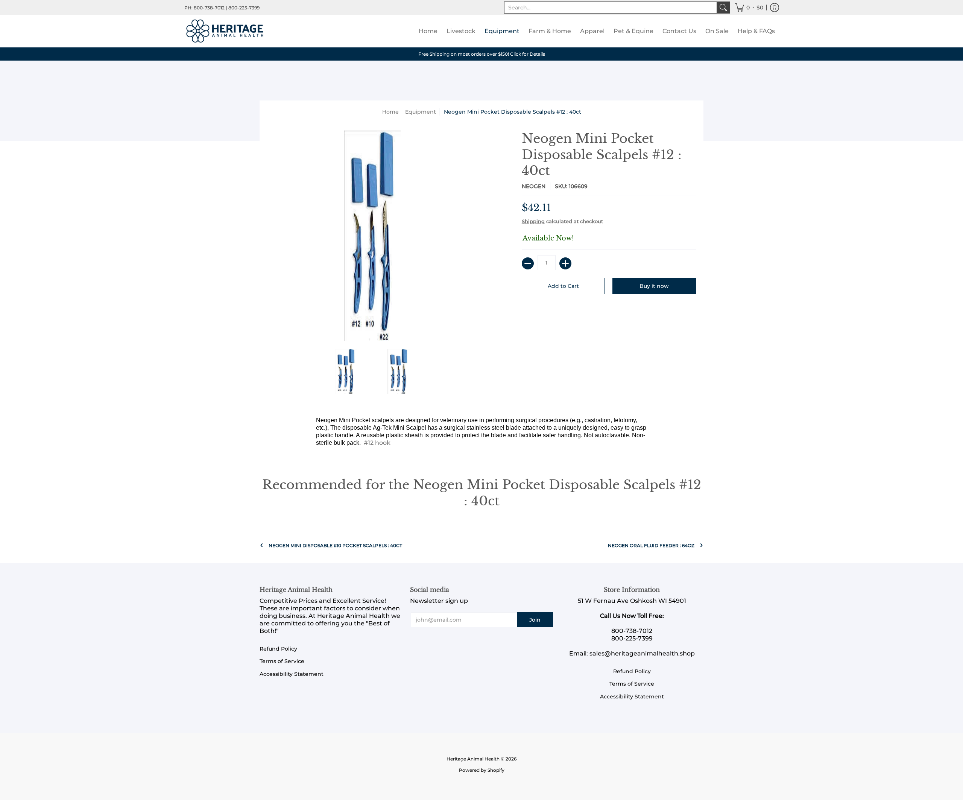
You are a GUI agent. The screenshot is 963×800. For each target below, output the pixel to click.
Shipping (533, 221)
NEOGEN (533, 186)
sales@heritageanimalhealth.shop (642, 653)
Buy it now (654, 286)
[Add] (565, 263)
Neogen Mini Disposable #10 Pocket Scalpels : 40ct (335, 545)
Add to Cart (563, 286)
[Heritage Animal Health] (225, 31)
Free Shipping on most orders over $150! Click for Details (481, 54)
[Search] (723, 8)
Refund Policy (278, 648)
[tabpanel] (481, 433)
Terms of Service (282, 661)
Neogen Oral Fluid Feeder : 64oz (651, 545)
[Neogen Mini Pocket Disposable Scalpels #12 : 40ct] (346, 371)
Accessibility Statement (292, 674)
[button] (749, 7)
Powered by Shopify (481, 770)
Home (390, 111)
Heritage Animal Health (473, 759)
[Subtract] (528, 263)
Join (535, 619)
